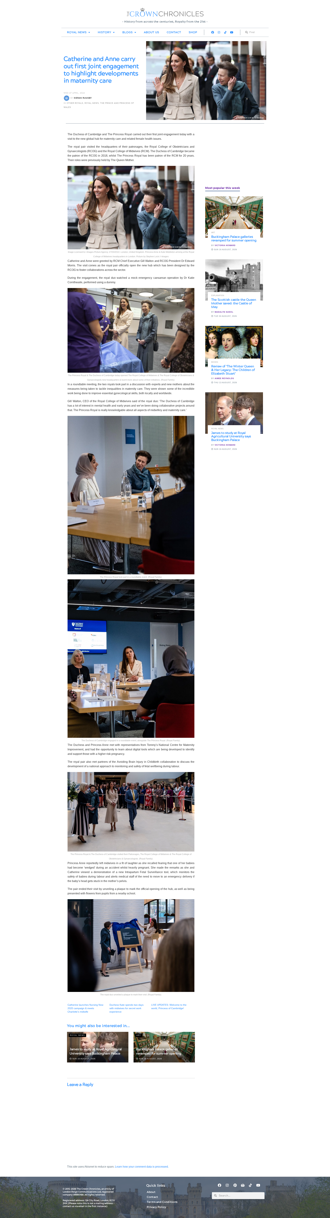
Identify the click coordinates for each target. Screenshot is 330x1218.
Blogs (127, 32)
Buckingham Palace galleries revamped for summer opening (158, 1051)
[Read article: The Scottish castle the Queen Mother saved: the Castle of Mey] (234, 280)
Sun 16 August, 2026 (83, 1059)
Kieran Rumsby (83, 98)
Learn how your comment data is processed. (142, 1166)
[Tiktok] (225, 32)
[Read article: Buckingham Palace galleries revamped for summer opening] (234, 217)
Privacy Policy (156, 1207)
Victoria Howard (225, 245)
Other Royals (75, 103)
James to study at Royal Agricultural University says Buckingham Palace (96, 1051)
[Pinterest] (235, 1185)
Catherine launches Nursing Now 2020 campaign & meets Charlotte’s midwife (85, 1008)
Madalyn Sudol (224, 312)
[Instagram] (219, 32)
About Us (151, 32)
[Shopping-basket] (242, 1185)
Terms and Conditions (162, 1202)
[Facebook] (212, 32)
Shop (193, 32)
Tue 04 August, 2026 (225, 316)
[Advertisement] (231, 156)
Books (214, 362)
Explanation (217, 295)
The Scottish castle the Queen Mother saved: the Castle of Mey (233, 303)
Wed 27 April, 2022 (74, 93)
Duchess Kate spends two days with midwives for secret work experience (126, 1008)
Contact (174, 32)
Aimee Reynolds (224, 378)
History (104, 32)
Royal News (77, 32)
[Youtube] (231, 32)
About (151, 1192)
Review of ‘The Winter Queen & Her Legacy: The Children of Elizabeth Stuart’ (233, 370)
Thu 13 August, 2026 (225, 382)
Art (138, 1035)
